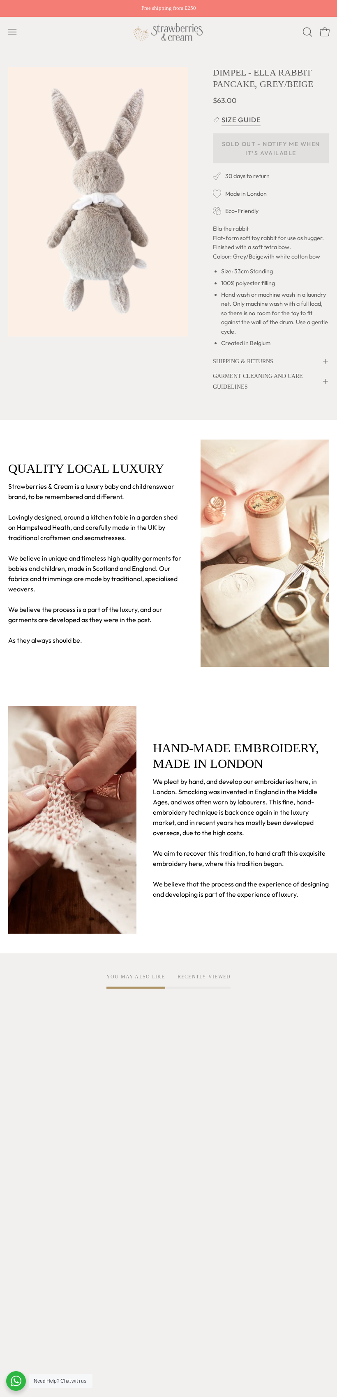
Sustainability (28, 1167)
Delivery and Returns (39, 1262)
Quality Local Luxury (38, 1099)
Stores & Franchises (36, 1181)
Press (16, 1194)
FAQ (14, 1249)
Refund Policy (197, 1126)
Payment (21, 1276)
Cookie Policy (196, 1113)
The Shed (22, 1154)
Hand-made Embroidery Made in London (67, 1126)
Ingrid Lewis (26, 1140)
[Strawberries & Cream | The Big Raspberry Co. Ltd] (168, 32)
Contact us (23, 1289)
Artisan (19, 1113)
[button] (306, 32)
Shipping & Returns (243, 361)
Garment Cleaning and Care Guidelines (258, 381)
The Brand (23, 1086)
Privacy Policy (197, 1099)
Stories (18, 1208)
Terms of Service (201, 1086)
